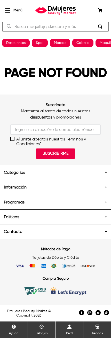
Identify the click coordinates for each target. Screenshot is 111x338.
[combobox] (55, 27)
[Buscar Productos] (101, 26)
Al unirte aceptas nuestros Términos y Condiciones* (51, 141)
